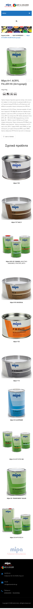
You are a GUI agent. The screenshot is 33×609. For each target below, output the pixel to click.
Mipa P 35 (16, 342)
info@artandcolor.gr (11, 584)
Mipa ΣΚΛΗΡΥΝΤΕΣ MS (16, 459)
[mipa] (16, 551)
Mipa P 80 (16, 183)
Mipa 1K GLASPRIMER (16, 420)
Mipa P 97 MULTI (16, 222)
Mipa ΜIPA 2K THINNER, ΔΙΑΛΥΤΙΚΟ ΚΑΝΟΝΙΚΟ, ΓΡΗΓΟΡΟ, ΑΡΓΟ (16, 262)
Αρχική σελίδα (5, 35)
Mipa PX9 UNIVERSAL (16, 302)
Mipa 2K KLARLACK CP (27, 80)
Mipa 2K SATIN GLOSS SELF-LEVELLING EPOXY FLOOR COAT (30, 80)
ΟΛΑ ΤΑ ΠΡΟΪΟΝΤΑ (18, 35)
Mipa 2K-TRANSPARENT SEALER (16, 498)
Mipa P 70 (16, 381)
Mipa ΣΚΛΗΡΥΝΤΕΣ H (16, 537)
